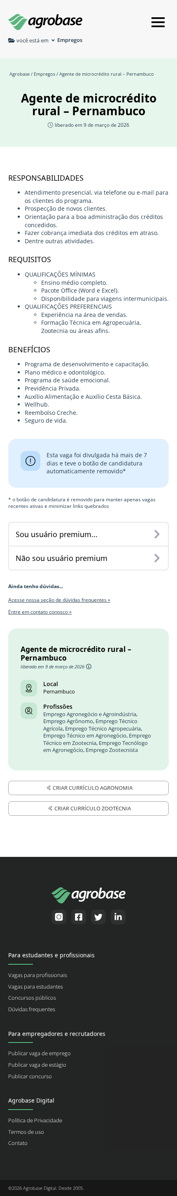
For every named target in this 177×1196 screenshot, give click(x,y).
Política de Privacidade (35, 1120)
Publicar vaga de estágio (37, 1064)
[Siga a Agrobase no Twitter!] (98, 917)
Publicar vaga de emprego (39, 1053)
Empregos (44, 74)
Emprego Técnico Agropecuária (103, 728)
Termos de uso (26, 1132)
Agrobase (19, 74)
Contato (18, 1143)
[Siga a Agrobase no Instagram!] (58, 917)
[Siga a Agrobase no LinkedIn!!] (118, 917)
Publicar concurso (30, 1076)
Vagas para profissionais (37, 975)
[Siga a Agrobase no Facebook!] (78, 917)
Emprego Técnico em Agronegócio (84, 735)
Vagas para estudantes (35, 986)
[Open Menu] (158, 22)
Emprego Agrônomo (68, 721)
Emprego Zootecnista (112, 750)
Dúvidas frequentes (31, 1009)
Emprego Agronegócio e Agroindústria (89, 714)
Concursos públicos (32, 997)
